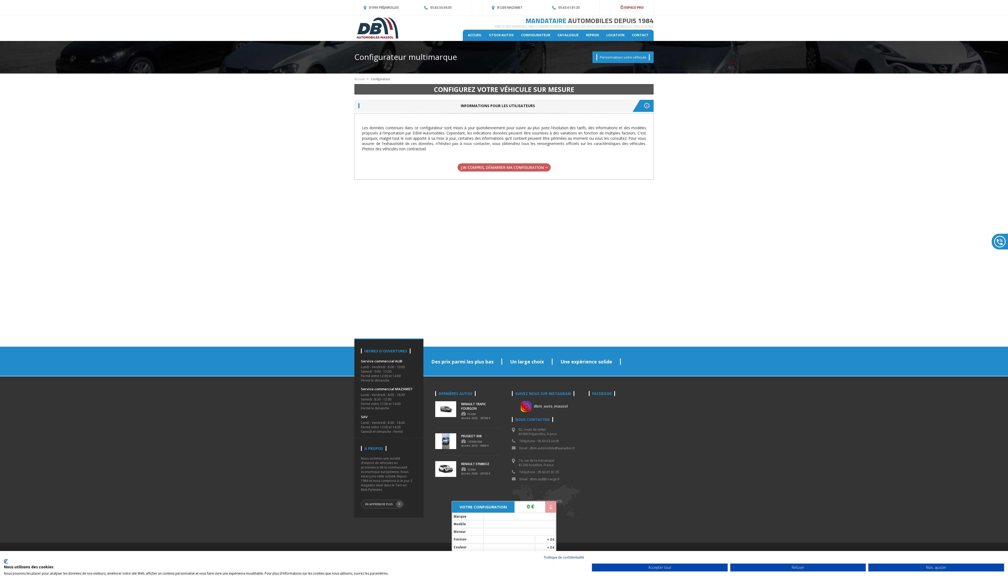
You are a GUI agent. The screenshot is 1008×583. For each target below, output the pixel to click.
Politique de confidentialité (564, 557)
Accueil (475, 35)
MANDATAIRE (590, 20)
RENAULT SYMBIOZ (475, 464)
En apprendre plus (379, 504)
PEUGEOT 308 (471, 436)
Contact (640, 35)
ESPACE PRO (633, 7)
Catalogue (568, 35)
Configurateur (535, 35)
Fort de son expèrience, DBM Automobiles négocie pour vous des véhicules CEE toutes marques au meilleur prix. (574, 26)
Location (615, 35)
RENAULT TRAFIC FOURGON (473, 406)
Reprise (592, 35)
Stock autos (501, 35)
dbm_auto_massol (551, 406)
